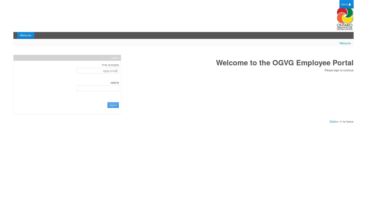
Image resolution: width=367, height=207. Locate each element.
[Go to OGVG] (345, 18)
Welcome (345, 43)
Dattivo (334, 121)
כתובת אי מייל (110, 65)
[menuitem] (346, 4)
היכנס (113, 105)
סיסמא (115, 83)
